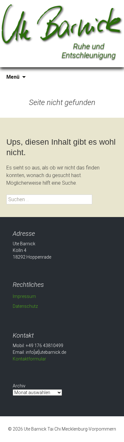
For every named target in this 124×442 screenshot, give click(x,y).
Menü (12, 77)
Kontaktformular (29, 358)
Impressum (24, 296)
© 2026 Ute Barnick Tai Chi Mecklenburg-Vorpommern (62, 429)
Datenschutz (25, 306)
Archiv (19, 385)
